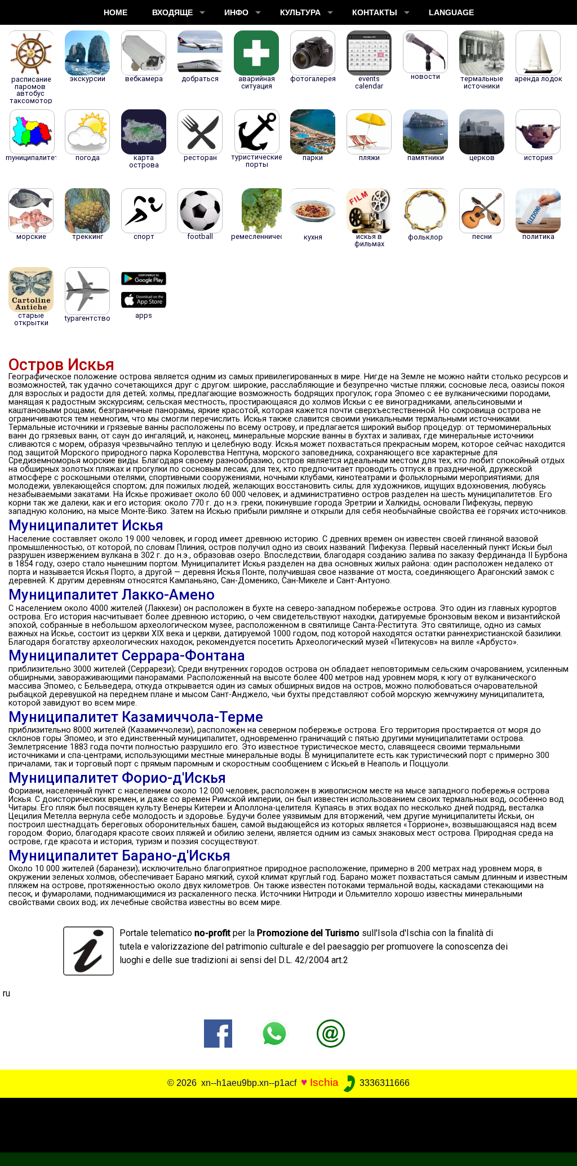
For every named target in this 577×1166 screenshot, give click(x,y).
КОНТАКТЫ (374, 12)
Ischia (324, 1082)
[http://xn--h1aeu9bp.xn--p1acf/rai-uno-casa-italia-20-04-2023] (331, 1032)
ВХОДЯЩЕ (172, 12)
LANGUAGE (451, 12)
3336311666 (383, 1083)
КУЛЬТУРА (300, 12)
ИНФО (236, 12)
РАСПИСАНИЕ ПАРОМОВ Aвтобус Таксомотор (31, 90)
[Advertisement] (283, 1123)
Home (115, 12)
